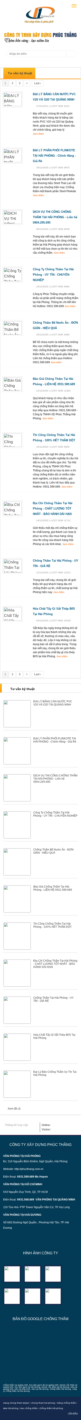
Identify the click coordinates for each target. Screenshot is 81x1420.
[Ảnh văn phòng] (12, 1273)
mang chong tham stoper (16, 1403)
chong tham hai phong (43, 1403)
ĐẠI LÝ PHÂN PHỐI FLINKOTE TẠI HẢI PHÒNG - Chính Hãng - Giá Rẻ (54, 156)
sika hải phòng (10, 1408)
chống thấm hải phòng (51, 1408)
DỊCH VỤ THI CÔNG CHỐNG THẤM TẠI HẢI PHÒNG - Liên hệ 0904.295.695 (55, 217)
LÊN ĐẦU (73, 1413)
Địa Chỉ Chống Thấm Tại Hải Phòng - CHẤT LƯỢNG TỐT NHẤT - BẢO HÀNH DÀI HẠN (52, 508)
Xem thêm (38, 133)
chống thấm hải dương (60, 1389)
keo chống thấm (28, 1408)
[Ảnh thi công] (12, 1296)
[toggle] (74, 5)
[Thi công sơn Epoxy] (32, 1296)
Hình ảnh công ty (40, 1253)
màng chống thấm (66, 1403)
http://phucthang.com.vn (28, 1169)
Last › (37, 83)
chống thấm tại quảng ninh (15, 1385)
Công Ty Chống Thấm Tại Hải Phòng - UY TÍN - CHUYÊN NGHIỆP (53, 275)
